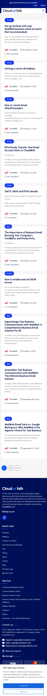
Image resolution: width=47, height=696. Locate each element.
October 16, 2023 (30, 261)
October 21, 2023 (30, 86)
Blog (8, 226)
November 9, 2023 (30, 50)
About (4, 557)
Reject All (23, 692)
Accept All (23, 686)
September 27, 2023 (31, 448)
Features (5, 610)
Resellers (5, 533)
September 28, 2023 (31, 399)
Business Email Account (11, 595)
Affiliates (5, 537)
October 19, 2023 (30, 173)
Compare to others (9, 541)
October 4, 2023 (29, 351)
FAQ (3, 549)
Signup (43, 5)
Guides (9, 20)
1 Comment (11, 217)
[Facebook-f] (4, 517)
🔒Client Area (7, 573)
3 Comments (12, 307)
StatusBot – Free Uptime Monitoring (16, 618)
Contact (5, 561)
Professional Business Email (13, 587)
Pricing (4, 553)
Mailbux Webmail (8, 606)
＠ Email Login (7, 569)
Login (35, 5)
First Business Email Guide (12, 545)
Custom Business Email (11, 591)
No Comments (12, 54)
